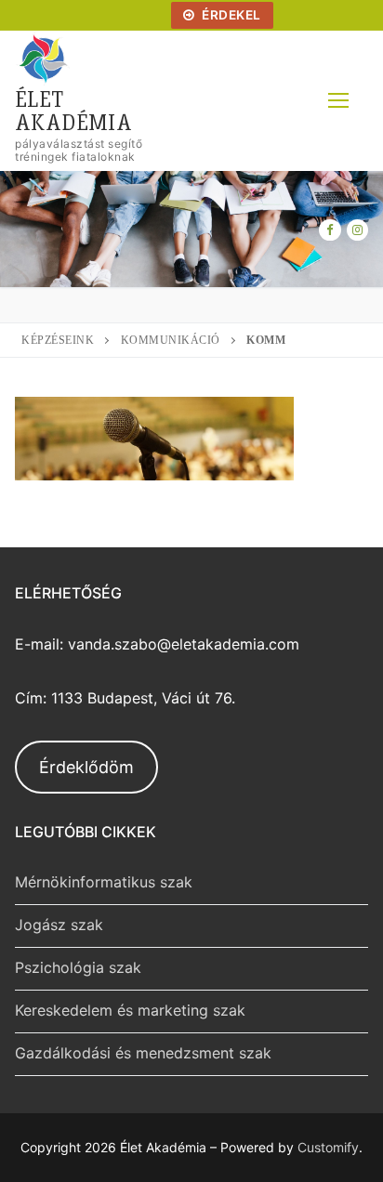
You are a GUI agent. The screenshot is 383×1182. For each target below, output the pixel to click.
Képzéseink (57, 340)
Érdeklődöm (86, 767)
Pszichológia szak (78, 967)
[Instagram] (357, 230)
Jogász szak (59, 924)
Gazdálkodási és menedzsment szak (143, 1053)
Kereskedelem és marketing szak (130, 1010)
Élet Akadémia (73, 109)
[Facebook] (329, 230)
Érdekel (230, 14)
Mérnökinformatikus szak (103, 882)
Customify (328, 1147)
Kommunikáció (170, 340)
